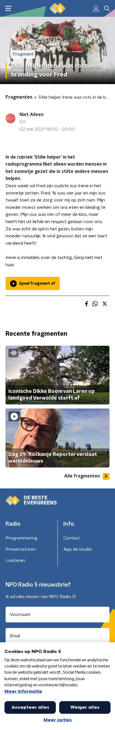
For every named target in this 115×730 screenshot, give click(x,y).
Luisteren (15, 560)
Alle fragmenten (82, 476)
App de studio (77, 549)
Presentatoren (21, 549)
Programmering (21, 538)
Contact (71, 538)
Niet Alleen (32, 114)
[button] (8, 8)
